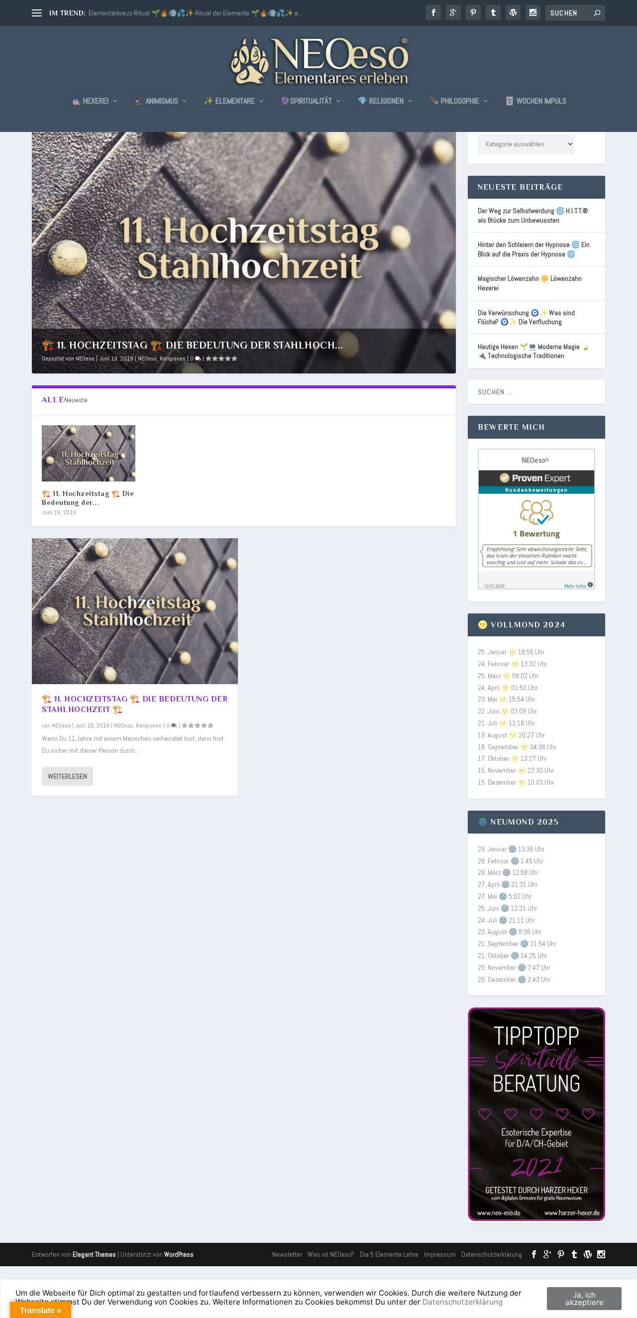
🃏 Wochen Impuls (535, 101)
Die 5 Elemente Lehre (389, 1254)
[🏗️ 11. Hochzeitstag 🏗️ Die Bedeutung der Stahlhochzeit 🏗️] (88, 453)
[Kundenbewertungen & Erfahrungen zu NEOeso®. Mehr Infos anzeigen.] (536, 587)
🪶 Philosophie (454, 101)
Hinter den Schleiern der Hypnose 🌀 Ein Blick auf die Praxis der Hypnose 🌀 (534, 249)
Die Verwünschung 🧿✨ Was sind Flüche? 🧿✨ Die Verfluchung (526, 317)
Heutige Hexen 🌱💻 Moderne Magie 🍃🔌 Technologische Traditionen (534, 351)
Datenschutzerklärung (491, 1254)
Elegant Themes (94, 1254)
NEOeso (85, 358)
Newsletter (287, 1254)
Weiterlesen (67, 776)
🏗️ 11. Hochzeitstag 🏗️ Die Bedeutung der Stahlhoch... (192, 345)
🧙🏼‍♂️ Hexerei (89, 101)
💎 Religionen (380, 101)
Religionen (173, 358)
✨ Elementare (229, 101)
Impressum (440, 1254)
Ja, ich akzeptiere (584, 1298)
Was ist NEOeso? (331, 1254)
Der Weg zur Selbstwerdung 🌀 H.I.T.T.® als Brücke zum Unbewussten (533, 215)
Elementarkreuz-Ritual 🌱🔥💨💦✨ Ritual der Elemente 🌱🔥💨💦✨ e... (196, 12)
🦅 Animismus (156, 101)
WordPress (179, 1254)
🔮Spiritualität (306, 101)
